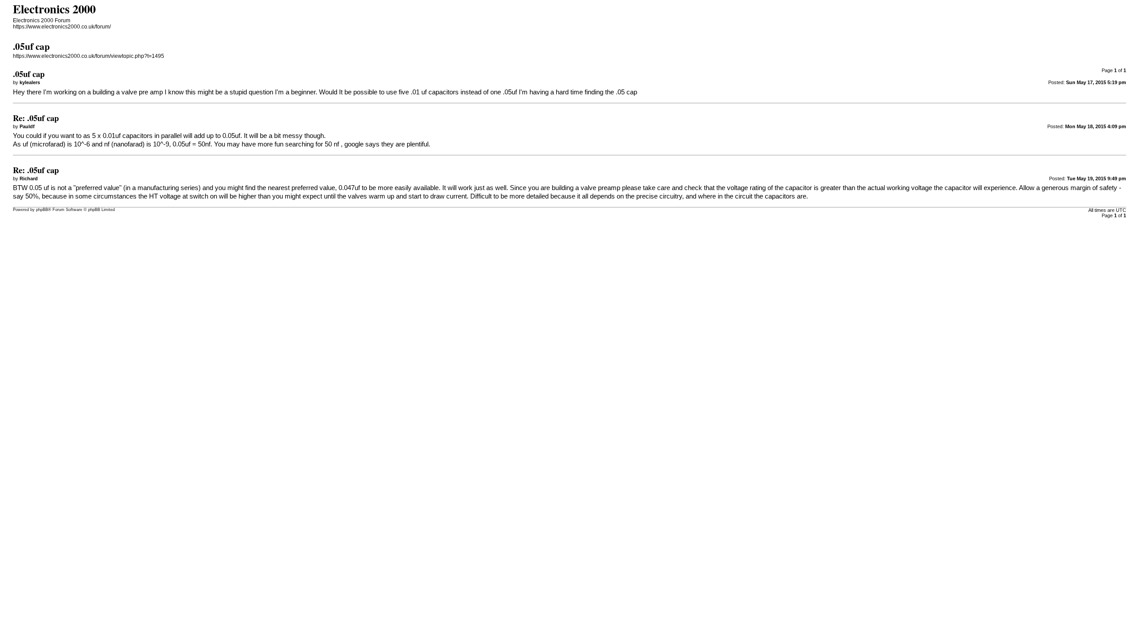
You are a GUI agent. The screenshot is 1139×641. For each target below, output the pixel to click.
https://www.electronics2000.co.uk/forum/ (62, 27)
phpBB (42, 209)
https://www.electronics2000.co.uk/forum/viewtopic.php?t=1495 (88, 56)
